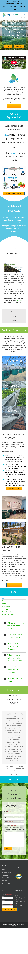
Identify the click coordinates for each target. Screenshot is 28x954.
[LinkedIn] (23, 847)
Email (8, 800)
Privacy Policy (6, 852)
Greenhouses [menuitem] (6, 606)
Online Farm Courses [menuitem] (8, 612)
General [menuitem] (4, 603)
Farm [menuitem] (3, 598)
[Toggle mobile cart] (21, 17)
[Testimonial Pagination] (9, 753)
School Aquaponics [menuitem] (8, 614)
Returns (4, 860)
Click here (19, 300)
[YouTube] (18, 847)
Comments (10, 805)
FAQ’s (4, 848)
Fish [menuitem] (3, 601)
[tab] (14, 248)
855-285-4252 (17, 1)
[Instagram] (20, 847)
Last (5, 796)
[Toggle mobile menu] (25, 17)
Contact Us (22, 884)
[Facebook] (15, 847)
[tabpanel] (14, 280)
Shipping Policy (6, 863)
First (5, 792)
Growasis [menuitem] (5, 609)
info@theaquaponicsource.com (14, 3)
